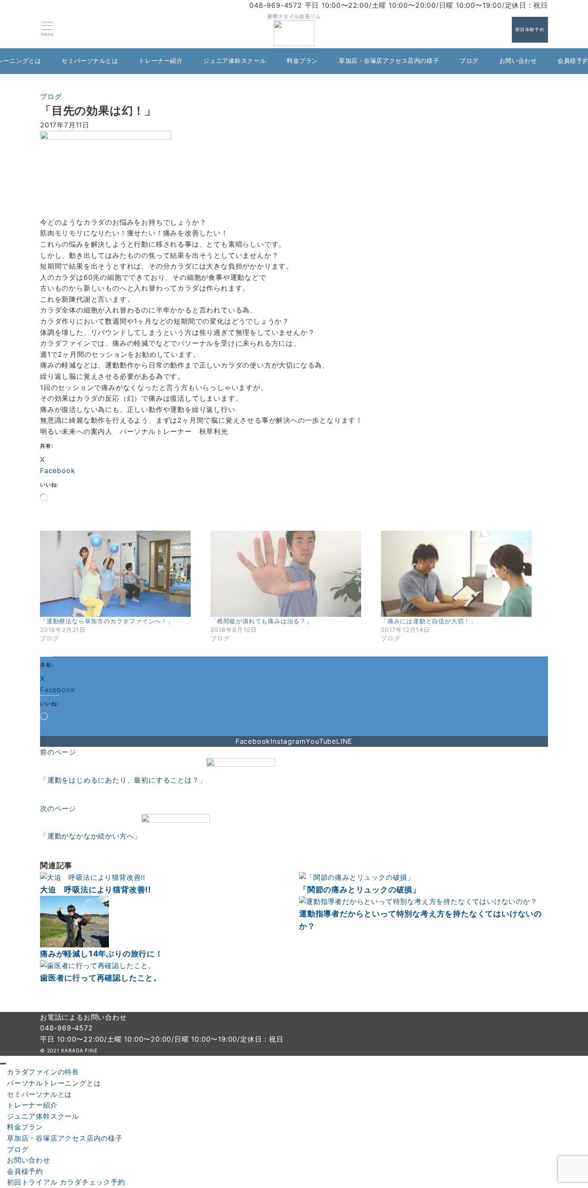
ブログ (51, 96)
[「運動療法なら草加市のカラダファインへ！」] (121, 574)
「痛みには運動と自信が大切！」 (429, 621)
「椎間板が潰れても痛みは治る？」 (261, 621)
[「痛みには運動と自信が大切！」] (462, 574)
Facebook (252, 741)
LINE (344, 741)
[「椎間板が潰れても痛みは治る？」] (291, 574)
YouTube (321, 741)
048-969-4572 (66, 1028)
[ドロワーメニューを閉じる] (3, 1063)
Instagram (288, 741)
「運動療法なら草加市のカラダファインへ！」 (107, 621)
